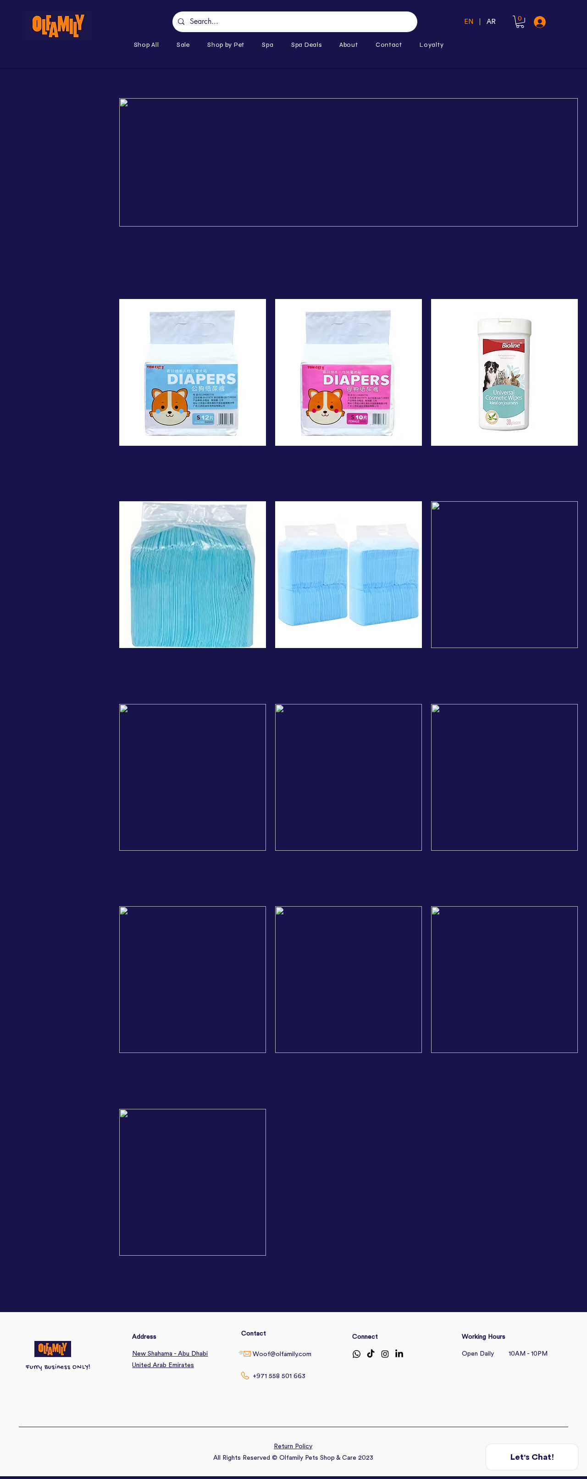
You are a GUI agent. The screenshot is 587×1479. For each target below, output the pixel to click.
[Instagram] (385, 1354)
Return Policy (293, 1446)
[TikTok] (371, 1354)
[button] (225, 44)
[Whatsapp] (356, 1354)
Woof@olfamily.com (282, 1354)
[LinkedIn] (399, 1354)
